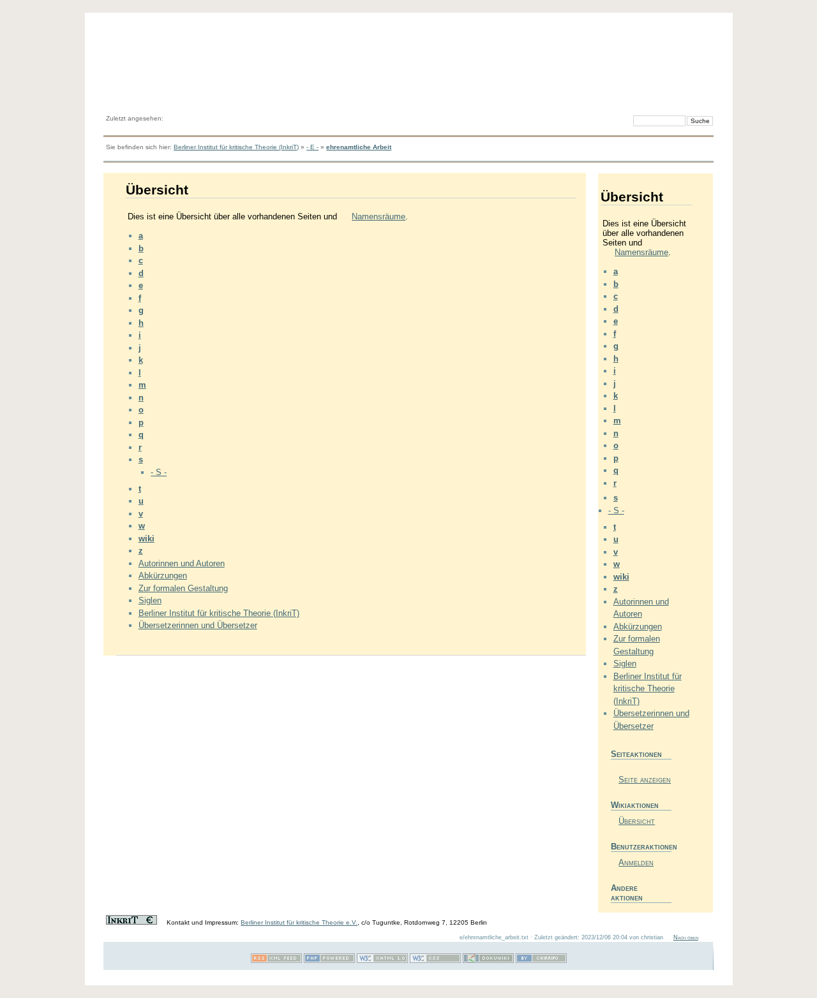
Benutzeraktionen (641, 846)
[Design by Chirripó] (541, 960)
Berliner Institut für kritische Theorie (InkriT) (236, 146)
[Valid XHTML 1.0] (382, 960)
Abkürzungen (163, 575)
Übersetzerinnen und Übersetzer (198, 625)
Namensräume (378, 216)
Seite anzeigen (644, 779)
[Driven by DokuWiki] (488, 960)
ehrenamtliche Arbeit (358, 146)
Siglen (150, 600)
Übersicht (636, 821)
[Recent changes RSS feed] (276, 960)
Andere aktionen (627, 892)
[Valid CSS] (435, 960)
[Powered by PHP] (329, 960)
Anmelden (636, 862)
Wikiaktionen (635, 805)
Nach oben (685, 937)
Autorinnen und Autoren (182, 563)
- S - (159, 472)
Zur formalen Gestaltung (183, 588)
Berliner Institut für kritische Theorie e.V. (299, 922)
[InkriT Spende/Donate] (131, 922)
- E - (312, 146)
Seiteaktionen (636, 754)
